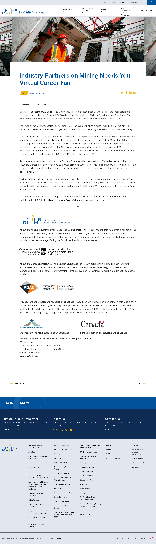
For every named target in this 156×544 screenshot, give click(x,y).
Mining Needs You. (60, 462)
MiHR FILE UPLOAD (113, 458)
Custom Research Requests (38, 463)
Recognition (84, 493)
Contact (134, 2)
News (114, 2)
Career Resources (60, 497)
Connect (109, 430)
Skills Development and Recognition (126, 11)
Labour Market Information (67, 10)
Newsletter (8, 430)
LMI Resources (33, 467)
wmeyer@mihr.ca (29, 356)
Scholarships (58, 489)
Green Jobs (58, 458)
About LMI (32, 452)
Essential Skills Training (88, 467)
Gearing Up (58, 454)
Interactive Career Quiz (62, 484)
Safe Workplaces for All (36, 500)
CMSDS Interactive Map (88, 452)
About (104, 2)
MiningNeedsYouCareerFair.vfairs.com (68, 200)
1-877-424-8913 (138, 463)
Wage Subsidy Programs (63, 450)
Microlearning (85, 489)
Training (83, 463)
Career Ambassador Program (64, 493)
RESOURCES (85, 514)
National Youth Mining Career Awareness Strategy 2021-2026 (64, 514)
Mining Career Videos (61, 501)
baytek (58, 538)
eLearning (31, 526)
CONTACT (136, 445)
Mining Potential (87, 476)
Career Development (106, 10)
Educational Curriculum (62, 473)
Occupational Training (87, 480)
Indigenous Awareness (36, 524)
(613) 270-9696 (137, 459)
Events (123, 2)
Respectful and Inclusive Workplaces (87, 10)
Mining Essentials (88, 471)
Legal (45, 538)
